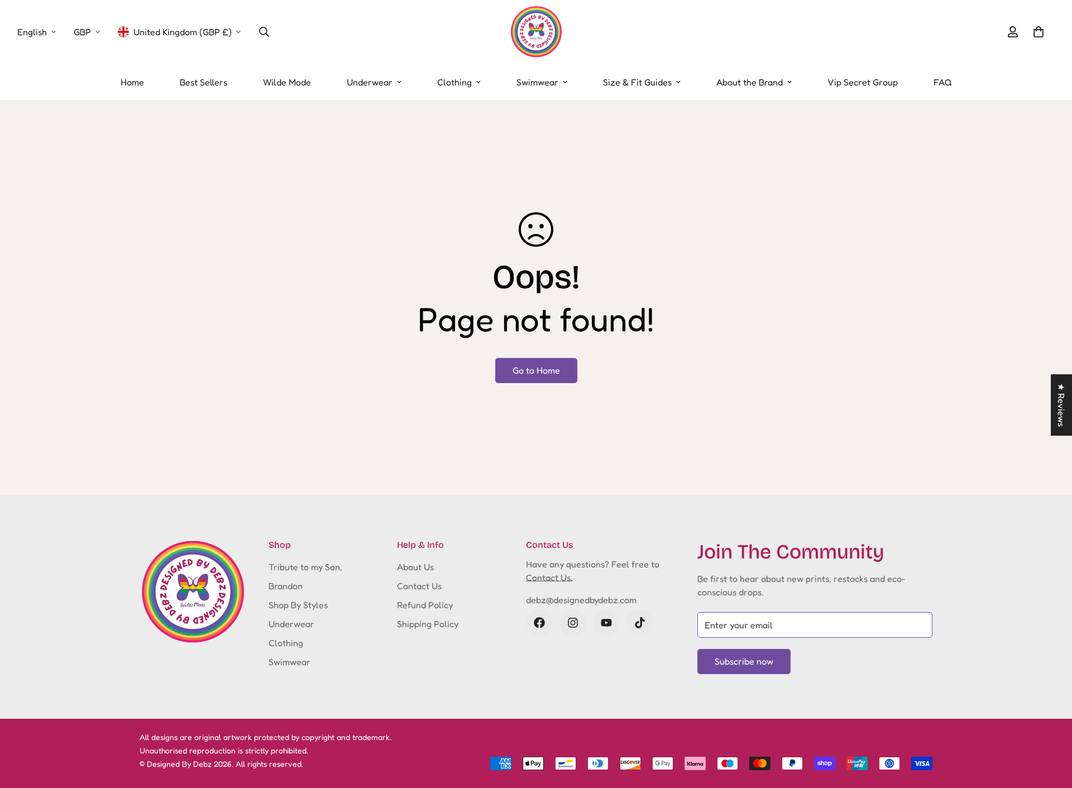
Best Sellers (203, 82)
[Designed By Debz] (536, 32)
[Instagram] (572, 622)
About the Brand (749, 82)
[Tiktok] (639, 622)
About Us (415, 566)
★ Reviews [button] (1061, 405)
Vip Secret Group (862, 82)
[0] (1038, 32)
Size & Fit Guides (637, 82)
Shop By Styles (298, 604)
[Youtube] (606, 622)
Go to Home (536, 370)
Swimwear (537, 82)
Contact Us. (549, 577)
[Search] (264, 32)
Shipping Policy (427, 623)
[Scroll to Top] (1050, 727)
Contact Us (419, 585)
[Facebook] (539, 622)
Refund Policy (425, 604)
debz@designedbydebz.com (581, 599)
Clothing (454, 82)
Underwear (370, 82)
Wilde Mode (287, 82)
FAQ (943, 82)
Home (132, 82)
